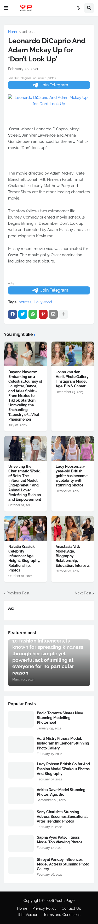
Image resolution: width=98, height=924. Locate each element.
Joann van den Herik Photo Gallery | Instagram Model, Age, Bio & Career (72, 379)
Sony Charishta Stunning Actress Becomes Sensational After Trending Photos (62, 816)
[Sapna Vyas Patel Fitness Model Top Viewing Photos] (21, 843)
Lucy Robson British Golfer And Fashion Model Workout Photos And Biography (63, 768)
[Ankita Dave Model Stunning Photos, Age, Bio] (21, 795)
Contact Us (71, 908)
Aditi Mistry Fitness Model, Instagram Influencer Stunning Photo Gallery (63, 743)
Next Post (83, 593)
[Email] (53, 314)
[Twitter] (22, 314)
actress (28, 32)
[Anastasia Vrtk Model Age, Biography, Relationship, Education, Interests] (72, 528)
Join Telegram (54, 84)
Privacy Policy (44, 908)
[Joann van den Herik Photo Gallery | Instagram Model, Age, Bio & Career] (72, 354)
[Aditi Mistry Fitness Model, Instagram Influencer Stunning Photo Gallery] (21, 744)
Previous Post (18, 593)
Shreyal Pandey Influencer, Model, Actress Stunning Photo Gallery (63, 864)
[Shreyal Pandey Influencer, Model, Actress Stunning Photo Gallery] (21, 865)
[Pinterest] (43, 314)
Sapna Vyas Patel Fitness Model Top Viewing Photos (59, 839)
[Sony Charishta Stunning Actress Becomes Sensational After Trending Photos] (21, 818)
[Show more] (63, 314)
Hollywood (43, 302)
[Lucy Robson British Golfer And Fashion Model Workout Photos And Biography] (21, 770)
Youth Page (64, 901)
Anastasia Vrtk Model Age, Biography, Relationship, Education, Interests (73, 556)
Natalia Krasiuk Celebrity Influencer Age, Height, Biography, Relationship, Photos (24, 558)
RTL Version (28, 915)
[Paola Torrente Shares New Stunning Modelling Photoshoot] (21, 719)
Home (13, 32)
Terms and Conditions (61, 915)
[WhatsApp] (32, 314)
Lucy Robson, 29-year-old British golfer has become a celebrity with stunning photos (72, 475)
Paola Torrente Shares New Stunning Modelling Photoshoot (60, 717)
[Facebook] (12, 314)
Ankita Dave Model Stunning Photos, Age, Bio (61, 792)
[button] (6, 8)
